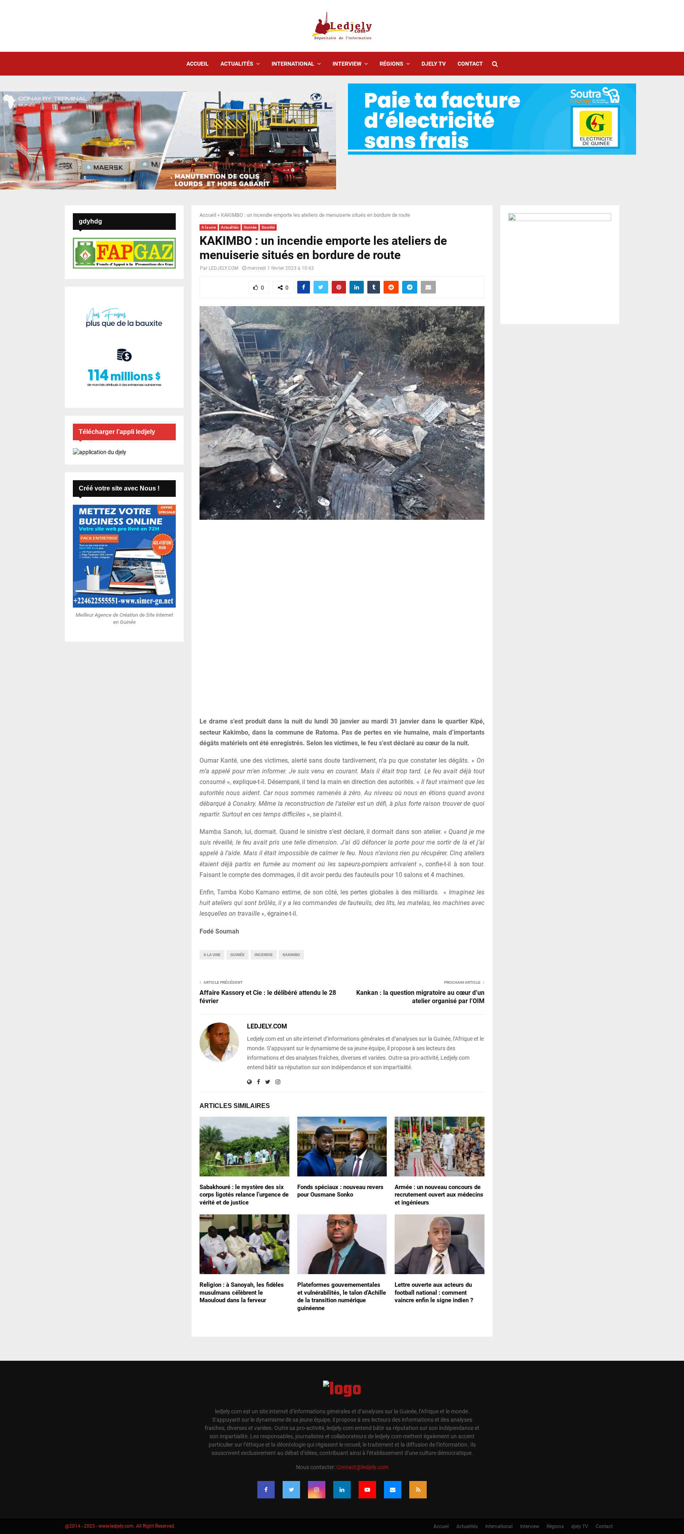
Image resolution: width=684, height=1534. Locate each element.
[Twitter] (291, 1489)
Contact (470, 64)
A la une (208, 227)
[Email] (392, 1489)
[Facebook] (266, 1489)
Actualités (236, 64)
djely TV (434, 64)
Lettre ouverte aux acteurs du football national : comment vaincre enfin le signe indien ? (434, 1292)
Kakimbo (291, 955)
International (293, 64)
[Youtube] (367, 1489)
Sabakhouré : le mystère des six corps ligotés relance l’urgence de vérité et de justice (244, 1195)
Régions (391, 64)
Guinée (250, 227)
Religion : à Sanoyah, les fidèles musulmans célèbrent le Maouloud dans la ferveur (242, 1292)
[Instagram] (316, 1489)
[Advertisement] (342, 622)
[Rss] (418, 1489)
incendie (264, 955)
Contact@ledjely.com (362, 1467)
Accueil (197, 64)
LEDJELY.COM (223, 268)
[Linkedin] (342, 1489)
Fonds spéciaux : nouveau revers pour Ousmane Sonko (340, 1191)
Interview (346, 64)
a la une (211, 955)
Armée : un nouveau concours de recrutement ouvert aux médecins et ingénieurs (439, 1195)
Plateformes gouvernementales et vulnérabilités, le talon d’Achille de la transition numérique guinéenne (341, 1296)
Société (268, 227)
